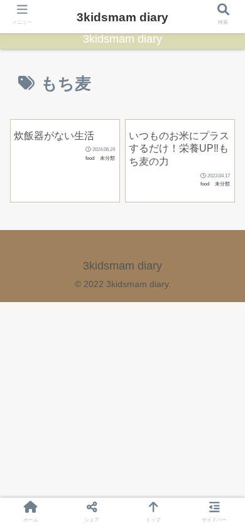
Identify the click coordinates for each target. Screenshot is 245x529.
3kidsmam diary (122, 17)
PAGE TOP (224, 503)
